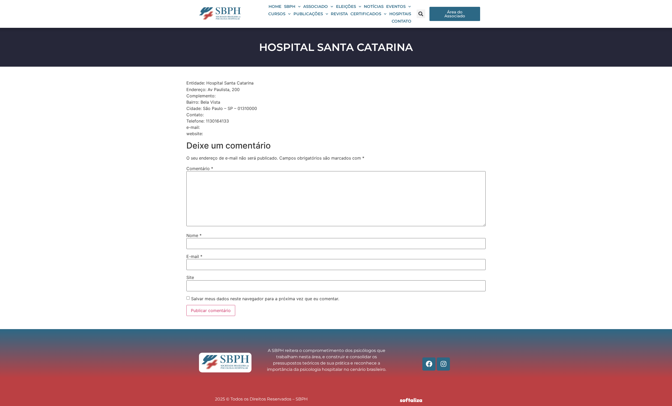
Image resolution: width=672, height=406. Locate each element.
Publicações (308, 13)
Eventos (396, 6)
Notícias (374, 6)
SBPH (289, 6)
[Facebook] (428, 364)
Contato (401, 21)
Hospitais (400, 13)
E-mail (194, 256)
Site (190, 277)
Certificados (365, 13)
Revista (339, 13)
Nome (194, 235)
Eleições (346, 6)
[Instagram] (443, 364)
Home (275, 6)
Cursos (276, 13)
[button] (421, 13)
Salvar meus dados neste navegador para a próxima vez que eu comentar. (265, 299)
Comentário (199, 168)
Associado (315, 6)
